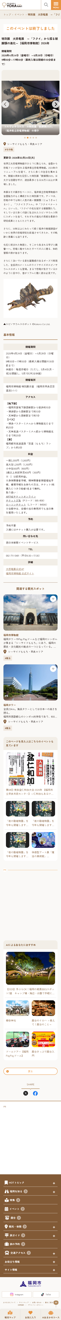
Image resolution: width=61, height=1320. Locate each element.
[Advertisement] (30, 902)
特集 (12, 1200)
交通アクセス (17, 1253)
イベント (19, 14)
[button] (5, 104)
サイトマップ (23, 1302)
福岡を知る (16, 1191)
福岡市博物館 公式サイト (20, 573)
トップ (7, 14)
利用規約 (21, 1305)
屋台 (13, 1218)
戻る (30, 1071)
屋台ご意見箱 (49, 1302)
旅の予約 (15, 1244)
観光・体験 (15, 1226)
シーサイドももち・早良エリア (24, 144)
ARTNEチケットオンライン (21, 496)
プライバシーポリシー (35, 1305)
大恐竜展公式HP (15, 569)
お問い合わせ (36, 1302)
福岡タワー (9, 705)
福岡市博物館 (10, 635)
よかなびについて (9, 1302)
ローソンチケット (16, 504)
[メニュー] (56, 5)
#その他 (9, 149)
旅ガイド (15, 1235)
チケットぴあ (13, 500)
